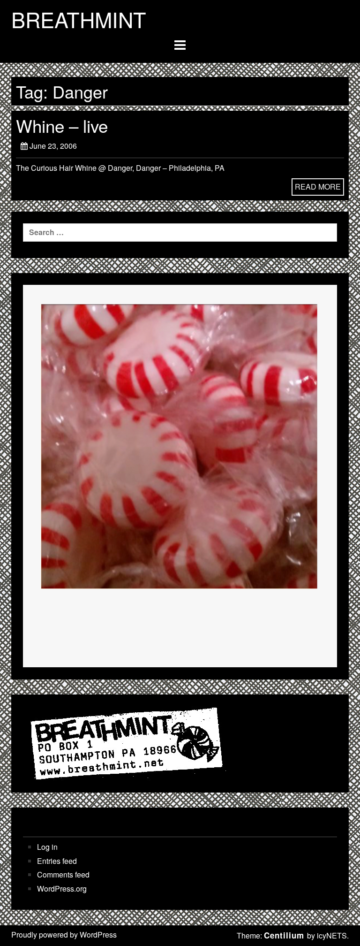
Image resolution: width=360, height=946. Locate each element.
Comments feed (63, 875)
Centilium (284, 935)
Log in (47, 847)
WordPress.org (62, 889)
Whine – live (62, 125)
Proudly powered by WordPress (64, 934)
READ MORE (318, 186)
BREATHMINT (78, 19)
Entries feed (57, 861)
